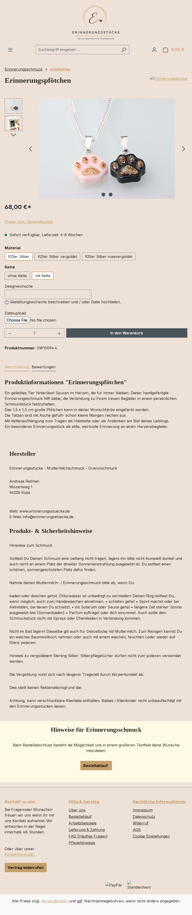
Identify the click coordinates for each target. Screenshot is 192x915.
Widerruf (140, 823)
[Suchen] (123, 49)
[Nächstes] (183, 148)
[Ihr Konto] (154, 49)
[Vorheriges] (30, 148)
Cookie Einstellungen (151, 836)
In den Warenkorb (126, 333)
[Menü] (10, 49)
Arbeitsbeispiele (82, 823)
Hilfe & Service (84, 801)
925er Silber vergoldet (57, 256)
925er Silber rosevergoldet (108, 256)
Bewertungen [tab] (43, 367)
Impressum (143, 810)
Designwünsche (19, 286)
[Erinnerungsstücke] (168, 78)
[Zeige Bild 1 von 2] (103, 194)
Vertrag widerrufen (26, 867)
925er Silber (19, 256)
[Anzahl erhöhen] (59, 333)
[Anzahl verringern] (10, 333)
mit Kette (42, 275)
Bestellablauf (96, 765)
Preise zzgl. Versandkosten (29, 221)
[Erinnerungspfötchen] (106, 148)
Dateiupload (15, 313)
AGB (137, 829)
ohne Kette (17, 275)
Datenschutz (144, 816)
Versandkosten (54, 901)
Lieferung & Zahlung (87, 829)
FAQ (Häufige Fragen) (88, 836)
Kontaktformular (19, 854)
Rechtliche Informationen (159, 801)
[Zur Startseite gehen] (96, 22)
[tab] (17, 367)
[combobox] (77, 49)
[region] (96, 148)
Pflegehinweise (82, 842)
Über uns (77, 810)
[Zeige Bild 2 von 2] (111, 194)
